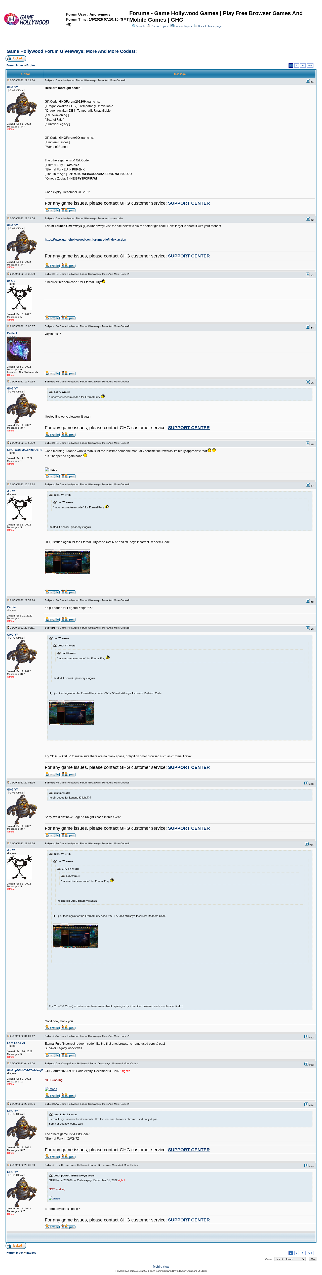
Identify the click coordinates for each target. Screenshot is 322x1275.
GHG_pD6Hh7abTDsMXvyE (25, 1070)
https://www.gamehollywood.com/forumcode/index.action (85, 239)
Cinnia (11, 607)
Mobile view (161, 1266)
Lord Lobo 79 (16, 1042)
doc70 (11, 280)
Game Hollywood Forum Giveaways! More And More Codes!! (72, 51)
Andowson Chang (184, 1270)
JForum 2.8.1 (133, 1270)
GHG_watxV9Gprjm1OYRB (25, 449)
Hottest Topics (183, 26)
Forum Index (15, 65)
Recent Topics (159, 26)
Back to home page (210, 26)
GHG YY (12, 87)
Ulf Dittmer (202, 1270)
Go (310, 65)
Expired (31, 65)
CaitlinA (12, 333)
